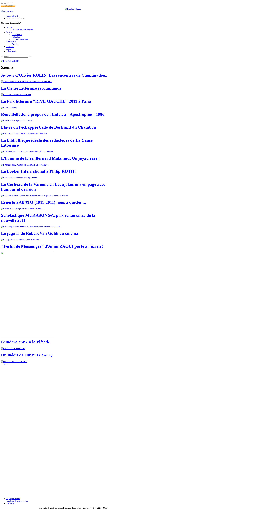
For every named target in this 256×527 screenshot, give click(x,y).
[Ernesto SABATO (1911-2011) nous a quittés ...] (22, 209)
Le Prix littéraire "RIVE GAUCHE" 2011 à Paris (46, 101)
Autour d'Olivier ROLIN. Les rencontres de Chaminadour (54, 75)
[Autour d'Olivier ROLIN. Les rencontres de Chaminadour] (26, 81)
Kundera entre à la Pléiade (25, 342)
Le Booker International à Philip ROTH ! (39, 171)
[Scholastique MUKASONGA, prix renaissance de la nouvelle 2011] (30, 227)
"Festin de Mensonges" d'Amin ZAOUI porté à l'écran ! (52, 246)
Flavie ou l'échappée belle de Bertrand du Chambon (48, 127)
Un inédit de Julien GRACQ (27, 355)
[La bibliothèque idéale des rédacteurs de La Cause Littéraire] (27, 152)
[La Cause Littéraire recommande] (16, 94)
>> (9, 364)
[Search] (2, 56)
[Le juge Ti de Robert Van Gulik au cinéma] (20, 240)
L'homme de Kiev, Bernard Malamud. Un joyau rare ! (50, 158)
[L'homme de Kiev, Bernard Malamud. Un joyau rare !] (25, 165)
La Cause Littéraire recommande (31, 88)
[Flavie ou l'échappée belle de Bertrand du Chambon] (24, 134)
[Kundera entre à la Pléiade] (13, 348)
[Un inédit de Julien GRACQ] (14, 361)
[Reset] (30, 56)
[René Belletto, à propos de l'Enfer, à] (17, 121)
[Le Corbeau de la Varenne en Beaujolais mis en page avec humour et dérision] (34, 196)
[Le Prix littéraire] (9, 108)
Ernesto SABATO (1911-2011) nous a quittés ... (43, 202)
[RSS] (7, 11)
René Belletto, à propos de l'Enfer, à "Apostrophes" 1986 (52, 114)
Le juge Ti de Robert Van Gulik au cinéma (39, 233)
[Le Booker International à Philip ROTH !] (19, 178)
